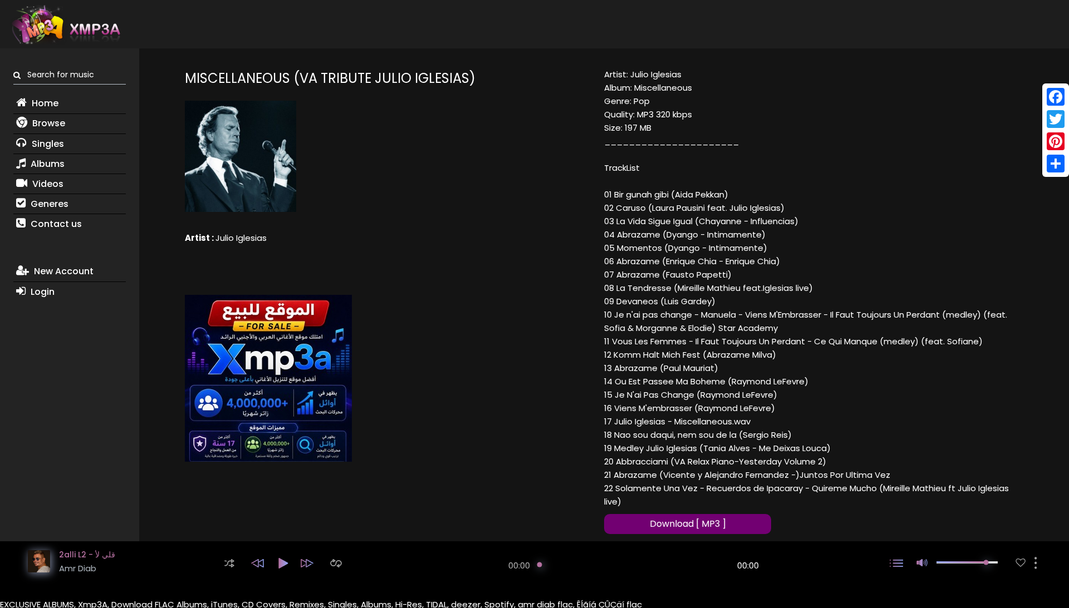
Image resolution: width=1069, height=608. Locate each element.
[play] (1020, 562)
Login (41, 291)
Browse (47, 123)
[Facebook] (1056, 97)
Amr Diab (77, 568)
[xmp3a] (65, 24)
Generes (48, 203)
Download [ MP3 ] (688, 523)
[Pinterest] (1056, 141)
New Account (63, 271)
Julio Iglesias (241, 238)
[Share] (1056, 163)
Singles (47, 143)
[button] (229, 563)
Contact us (55, 224)
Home (44, 103)
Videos (46, 183)
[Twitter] (1056, 119)
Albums (46, 163)
